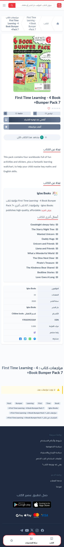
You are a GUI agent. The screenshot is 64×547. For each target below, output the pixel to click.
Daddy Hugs (48, 239)
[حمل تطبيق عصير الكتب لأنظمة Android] (22, 504)
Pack (9, 403)
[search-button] (11, 5)
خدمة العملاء (56, 481)
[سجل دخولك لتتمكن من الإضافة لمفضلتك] (48, 108)
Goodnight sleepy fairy (42, 224)
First (40, 403)
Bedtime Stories (45, 272)
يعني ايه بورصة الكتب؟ (52, 465)
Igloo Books (44, 193)
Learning (30, 403)
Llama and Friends (45, 248)
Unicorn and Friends (43, 244)
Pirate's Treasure (45, 263)
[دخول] (11, 540)
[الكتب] (51, 538)
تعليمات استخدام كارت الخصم (49, 459)
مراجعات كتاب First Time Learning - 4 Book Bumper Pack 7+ (33, 413)
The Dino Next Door (43, 258)
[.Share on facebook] (20, 339)
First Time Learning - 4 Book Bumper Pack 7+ (26, 408)
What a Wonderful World (41, 253)
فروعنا (59, 487)
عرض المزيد (46, 210)
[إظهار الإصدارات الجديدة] (32, 534)
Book (57, 403)
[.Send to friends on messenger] (34, 339)
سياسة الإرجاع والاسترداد (51, 453)
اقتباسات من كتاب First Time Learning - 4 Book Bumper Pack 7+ (32, 418)
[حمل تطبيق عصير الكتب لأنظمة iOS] (41, 504)
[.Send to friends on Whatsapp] (30, 339)
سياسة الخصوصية (54, 447)
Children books (18, 314)
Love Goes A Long (45, 277)
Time (48, 403)
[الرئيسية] (57, 23)
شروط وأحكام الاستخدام (51, 441)
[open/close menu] (4, 5)
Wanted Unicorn (45, 234)
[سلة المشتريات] (31, 538)
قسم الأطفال (30, 314)
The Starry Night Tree (43, 229)
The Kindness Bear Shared (40, 267)
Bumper (19, 403)
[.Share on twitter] (25, 339)
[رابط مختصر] (20, 332)
